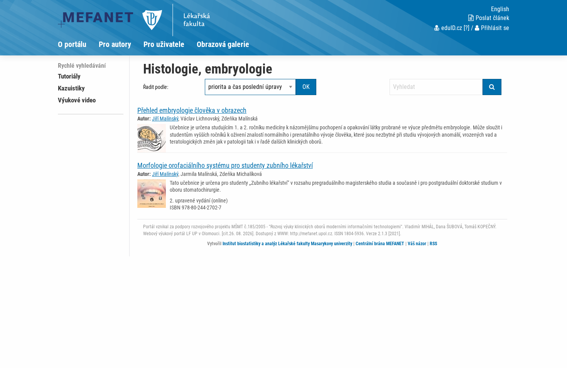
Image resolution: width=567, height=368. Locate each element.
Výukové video (77, 100)
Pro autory (115, 44)
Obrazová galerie (223, 44)
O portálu (72, 44)
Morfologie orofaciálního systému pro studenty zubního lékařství (225, 165)
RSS (433, 243)
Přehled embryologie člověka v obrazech (191, 110)
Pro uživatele (163, 44)
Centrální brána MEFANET (380, 243)
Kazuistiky (71, 88)
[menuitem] (78, 44)
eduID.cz (451, 28)
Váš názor (417, 243)
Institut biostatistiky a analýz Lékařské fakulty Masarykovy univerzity (287, 243)
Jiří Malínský (165, 118)
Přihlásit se (495, 28)
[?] (466, 28)
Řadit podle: (155, 87)
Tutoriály (69, 76)
